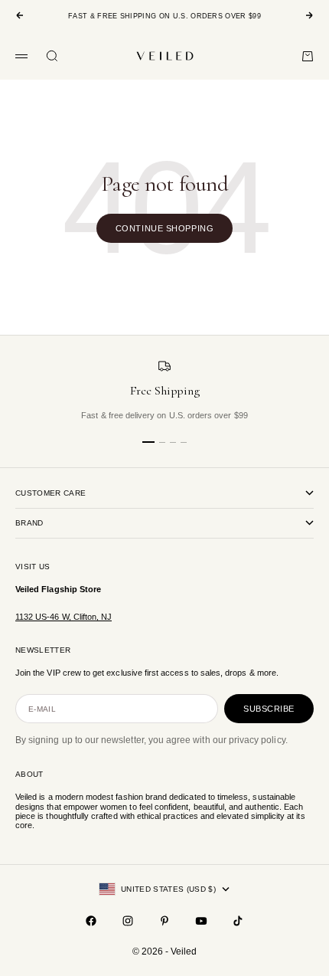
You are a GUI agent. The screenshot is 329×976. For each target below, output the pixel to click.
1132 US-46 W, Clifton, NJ (63, 616)
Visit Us (32, 566)
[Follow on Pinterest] (164, 921)
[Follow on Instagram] (128, 921)
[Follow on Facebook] (91, 921)
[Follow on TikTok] (238, 921)
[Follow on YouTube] (201, 921)
